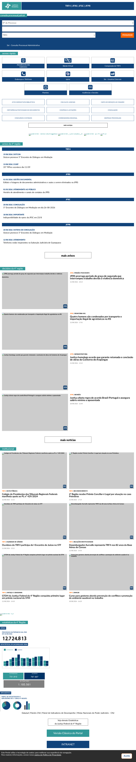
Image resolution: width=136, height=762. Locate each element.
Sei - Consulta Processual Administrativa (23, 45)
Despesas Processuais (112, 118)
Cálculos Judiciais (68, 102)
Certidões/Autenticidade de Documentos (23, 110)
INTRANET (68, 744)
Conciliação (113, 110)
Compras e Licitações (68, 110)
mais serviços (68, 125)
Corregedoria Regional (68, 118)
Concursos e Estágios (23, 118)
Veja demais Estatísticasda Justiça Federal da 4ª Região (68, 722)
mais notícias (68, 440)
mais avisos (68, 255)
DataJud (25, 713)
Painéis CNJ (35, 713)
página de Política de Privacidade (47, 755)
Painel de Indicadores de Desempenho (58, 713)
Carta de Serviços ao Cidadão (112, 102)
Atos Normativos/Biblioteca (23, 102)
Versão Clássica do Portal (68, 733)
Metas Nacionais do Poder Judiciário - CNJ (95, 713)
